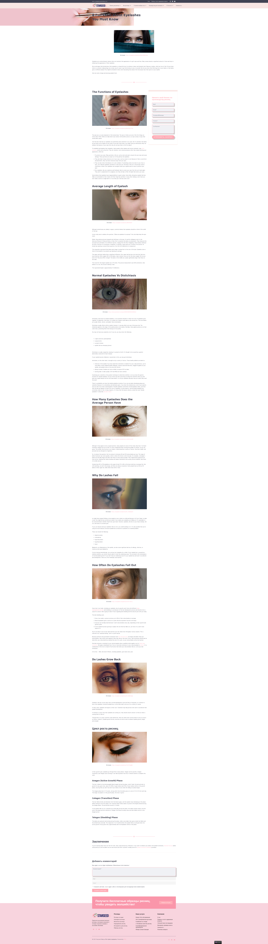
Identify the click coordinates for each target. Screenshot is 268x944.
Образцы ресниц (118, 928)
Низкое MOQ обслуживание (143, 917)
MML (125, 939)
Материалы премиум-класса (164, 925)
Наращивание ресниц (119, 923)
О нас (158, 917)
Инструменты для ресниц (120, 925)
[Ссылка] (99, 6)
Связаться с (160, 927)
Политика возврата (162, 929)
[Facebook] (172, 1)
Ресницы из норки (118, 917)
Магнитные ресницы (119, 921)
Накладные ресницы (119, 919)
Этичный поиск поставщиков (165, 923)
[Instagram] (170, 1)
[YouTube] (175, 1)
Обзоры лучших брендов (142, 929)
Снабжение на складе (141, 921)
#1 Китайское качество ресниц (143, 923)
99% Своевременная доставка (144, 919)
